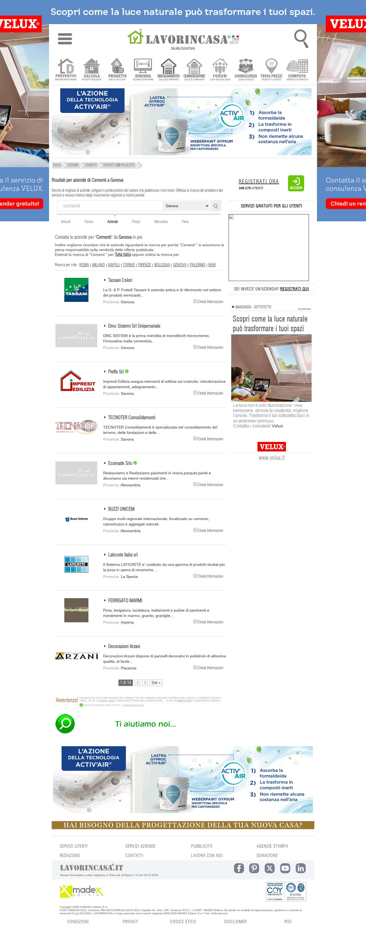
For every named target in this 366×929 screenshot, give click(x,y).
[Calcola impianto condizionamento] (194, 70)
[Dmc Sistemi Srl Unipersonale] (76, 346)
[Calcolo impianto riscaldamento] (168, 70)
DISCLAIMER (236, 922)
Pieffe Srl (116, 372)
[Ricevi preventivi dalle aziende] (65, 70)
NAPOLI (114, 265)
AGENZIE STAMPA (272, 846)
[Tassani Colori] (76, 300)
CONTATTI (134, 856)
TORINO (129, 265)
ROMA (84, 265)
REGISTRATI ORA (259, 181)
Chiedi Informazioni (210, 301)
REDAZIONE (70, 856)
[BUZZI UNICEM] (76, 529)
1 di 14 (125, 683)
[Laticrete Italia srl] (76, 575)
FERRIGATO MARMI (125, 600)
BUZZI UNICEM (121, 509)
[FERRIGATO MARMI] (76, 621)
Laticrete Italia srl (123, 555)
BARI (212, 265)
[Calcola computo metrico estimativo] (297, 70)
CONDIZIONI (78, 922)
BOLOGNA (162, 265)
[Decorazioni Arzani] (76, 667)
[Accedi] (296, 190)
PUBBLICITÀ (201, 846)
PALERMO (197, 265)
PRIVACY (130, 922)
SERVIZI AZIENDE (140, 846)
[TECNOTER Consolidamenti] (76, 438)
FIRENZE (144, 265)
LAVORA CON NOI (207, 856)
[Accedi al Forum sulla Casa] (220, 70)
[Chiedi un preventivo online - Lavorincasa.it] (138, 733)
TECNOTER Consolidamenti (131, 417)
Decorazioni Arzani (124, 646)
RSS (288, 922)
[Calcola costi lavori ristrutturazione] (91, 70)
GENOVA (179, 265)
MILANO (98, 265)
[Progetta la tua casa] (183, 828)
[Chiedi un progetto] (117, 70)
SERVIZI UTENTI (74, 846)
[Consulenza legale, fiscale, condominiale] (245, 70)
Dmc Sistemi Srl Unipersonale (134, 326)
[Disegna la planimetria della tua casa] (143, 70)
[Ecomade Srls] (76, 483)
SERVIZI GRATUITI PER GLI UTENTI (271, 206)
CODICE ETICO (183, 922)
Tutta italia (123, 254)
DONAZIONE (267, 856)
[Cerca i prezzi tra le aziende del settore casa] (271, 70)
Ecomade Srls (120, 463)
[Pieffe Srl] (76, 392)
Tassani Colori (120, 280)
